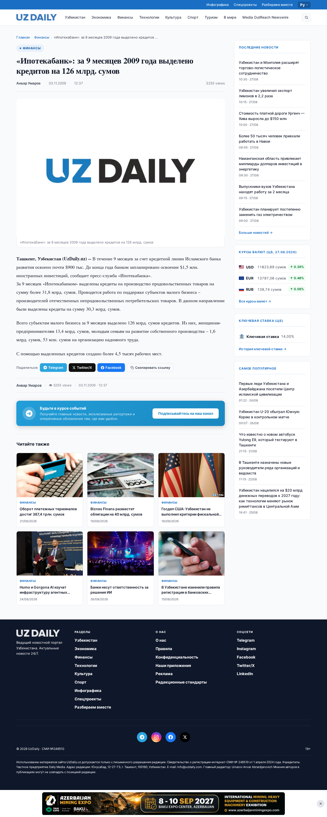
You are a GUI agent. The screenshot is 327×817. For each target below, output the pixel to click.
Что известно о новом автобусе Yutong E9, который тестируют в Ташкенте (268, 439)
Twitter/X (84, 367)
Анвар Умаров (28, 83)
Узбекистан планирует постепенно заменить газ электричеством (269, 212)
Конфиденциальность (177, 657)
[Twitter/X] (185, 737)
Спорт (193, 17)
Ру (302, 5)
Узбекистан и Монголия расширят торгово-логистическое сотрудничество (269, 67)
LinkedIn (245, 673)
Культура (173, 17)
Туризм (211, 17)
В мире (230, 17)
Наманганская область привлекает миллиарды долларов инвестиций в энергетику (270, 163)
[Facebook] (171, 737)
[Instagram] (156, 737)
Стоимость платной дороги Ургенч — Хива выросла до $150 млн (272, 116)
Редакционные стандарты (181, 682)
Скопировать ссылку (152, 367)
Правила (164, 648)
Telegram (55, 367)
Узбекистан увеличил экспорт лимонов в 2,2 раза (265, 93)
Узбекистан (75, 17)
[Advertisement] (163, 803)
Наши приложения (173, 665)
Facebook (113, 367)
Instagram (246, 648)
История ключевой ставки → (262, 349)
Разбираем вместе (277, 5)
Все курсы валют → (255, 301)
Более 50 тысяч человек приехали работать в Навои (269, 138)
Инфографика (217, 5)
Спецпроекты (245, 5)
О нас (161, 640)
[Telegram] (142, 737)
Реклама (164, 673)
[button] (306, 17)
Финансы (125, 17)
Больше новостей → (256, 232)
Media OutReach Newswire (265, 17)
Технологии (149, 17)
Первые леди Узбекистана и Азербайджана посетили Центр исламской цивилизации (267, 388)
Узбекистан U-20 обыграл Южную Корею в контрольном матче (269, 414)
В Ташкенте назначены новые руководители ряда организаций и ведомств (269, 467)
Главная (23, 37)
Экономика (101, 17)
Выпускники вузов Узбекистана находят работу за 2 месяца (267, 189)
